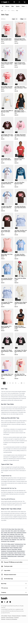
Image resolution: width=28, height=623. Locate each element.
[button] (14, 2)
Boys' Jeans (3, 534)
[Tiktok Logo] (7, 602)
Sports (17, 6)
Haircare (9, 549)
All (2, 6)
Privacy (9, 615)
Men (13, 6)
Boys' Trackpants (5, 539)
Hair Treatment (20, 545)
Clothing (12, 10)
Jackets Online (20, 556)
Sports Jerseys (4, 552)
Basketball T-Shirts (18, 547)
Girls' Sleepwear (12, 539)
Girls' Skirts (7, 530)
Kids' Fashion (11, 532)
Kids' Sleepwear (17, 536)
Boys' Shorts (18, 529)
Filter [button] (22, 19)
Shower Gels (7, 545)
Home (23, 6)
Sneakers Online (10, 554)
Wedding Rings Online (12, 556)
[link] (24, 383)
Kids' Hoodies (22, 537)
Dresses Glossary (16, 615)
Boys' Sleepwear (9, 536)
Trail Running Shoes (19, 544)
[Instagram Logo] (2, 602)
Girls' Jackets (14, 530)
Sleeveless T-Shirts (12, 552)
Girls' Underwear (21, 530)
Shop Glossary (9, 617)
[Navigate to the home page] (5, 2)
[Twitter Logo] (4, 602)
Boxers (11, 547)
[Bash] (2, 10)
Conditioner (13, 545)
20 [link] (21, 383)
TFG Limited (4, 615)
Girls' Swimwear (14, 537)
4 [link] (12, 383)
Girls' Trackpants (11, 541)
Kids (5, 10)
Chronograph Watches (11, 551)
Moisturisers (4, 549)
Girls (9, 10)
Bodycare (20, 552)
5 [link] (15, 383)
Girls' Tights (19, 539)
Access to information (11, 619)
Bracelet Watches (21, 551)
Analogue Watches (5, 547)
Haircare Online (4, 558)
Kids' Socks (17, 534)
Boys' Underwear (11, 534)
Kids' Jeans (8, 537)
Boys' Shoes (11, 529)
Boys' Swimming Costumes (20, 532)
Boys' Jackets (4, 532)
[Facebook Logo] (10, 602)
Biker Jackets (11, 544)
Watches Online (18, 554)
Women (7, 6)
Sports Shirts (14, 549)
